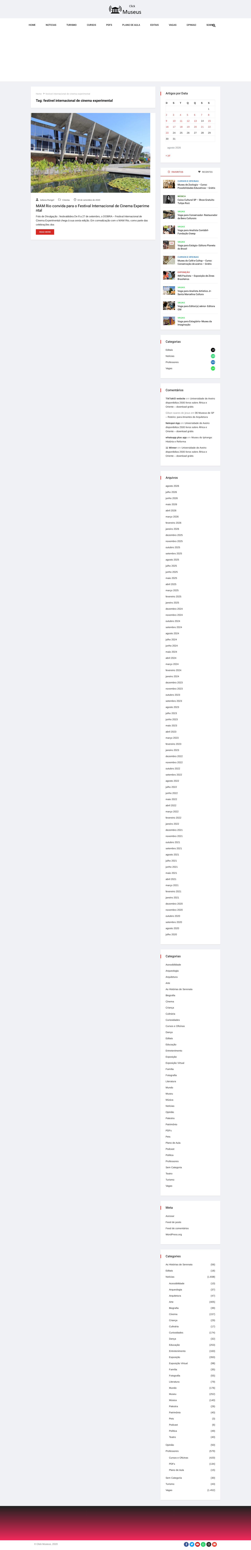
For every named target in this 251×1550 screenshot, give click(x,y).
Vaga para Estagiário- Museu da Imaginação (195, 323)
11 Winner (171, 447)
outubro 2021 (173, 842)
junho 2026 (172, 498)
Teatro (169, 1173)
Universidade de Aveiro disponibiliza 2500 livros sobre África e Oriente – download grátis (190, 402)
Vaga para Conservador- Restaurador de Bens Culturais (197, 216)
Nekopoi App (173, 423)
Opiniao (191, 25)
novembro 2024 (174, 615)
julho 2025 (171, 565)
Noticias (51, 25)
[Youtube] (197, 1544)
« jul (168, 155)
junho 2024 (172, 645)
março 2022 (172, 811)
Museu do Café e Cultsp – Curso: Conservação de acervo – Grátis (195, 262)
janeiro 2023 (172, 750)
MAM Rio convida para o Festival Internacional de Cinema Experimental (92, 208)
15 (209, 120)
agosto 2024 (172, 633)
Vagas (172, 25)
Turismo (71, 25)
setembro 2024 (174, 627)
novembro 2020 (174, 909)
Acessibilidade (173, 964)
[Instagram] (208, 1544)
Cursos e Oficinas (188, 181)
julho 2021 (171, 860)
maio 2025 (171, 578)
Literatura (171, 1081)
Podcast (170, 1149)
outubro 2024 (173, 621)
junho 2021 (172, 866)
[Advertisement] (125, 57)
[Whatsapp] (203, 1544)
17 (174, 126)
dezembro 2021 (174, 830)
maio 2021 (171, 873)
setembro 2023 (174, 701)
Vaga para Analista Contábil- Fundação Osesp (193, 232)
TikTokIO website (175, 398)
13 (195, 120)
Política (169, 1155)
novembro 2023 (174, 688)
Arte (168, 983)
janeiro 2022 (172, 823)
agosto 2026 (172, 486)
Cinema (66, 200)
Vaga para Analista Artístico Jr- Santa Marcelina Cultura (194, 292)
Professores (172, 362)
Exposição (184, 272)
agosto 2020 (172, 928)
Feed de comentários (177, 1228)
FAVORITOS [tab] (177, 172)
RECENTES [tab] (207, 172)
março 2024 (172, 664)
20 (195, 126)
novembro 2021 (174, 836)
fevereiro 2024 (173, 670)
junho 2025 (172, 572)
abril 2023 (171, 731)
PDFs (109, 25)
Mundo (169, 1087)
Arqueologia (172, 970)
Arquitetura (172, 977)
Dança (169, 1032)
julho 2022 (171, 787)
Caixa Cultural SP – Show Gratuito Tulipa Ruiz (196, 201)
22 (209, 126)
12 (188, 120)
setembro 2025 (174, 553)
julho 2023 (171, 713)
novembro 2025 (174, 541)
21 (202, 126)
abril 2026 (171, 510)
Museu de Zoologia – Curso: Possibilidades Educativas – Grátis (196, 186)
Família (170, 1069)
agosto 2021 (172, 854)
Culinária (170, 1013)
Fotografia (171, 1075)
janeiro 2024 (172, 676)
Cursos (91, 25)
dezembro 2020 (174, 903)
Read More (45, 232)
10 (174, 120)
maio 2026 (171, 504)
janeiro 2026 (172, 529)
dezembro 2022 (174, 756)
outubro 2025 (173, 547)
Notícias (170, 356)
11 (181, 120)
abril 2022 (171, 805)
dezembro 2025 (174, 535)
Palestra (170, 1118)
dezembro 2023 (174, 682)
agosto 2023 (172, 707)
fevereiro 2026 (173, 522)
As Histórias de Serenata (179, 989)
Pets (168, 1136)
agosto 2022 (172, 780)
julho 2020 (171, 934)
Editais (154, 25)
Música (182, 196)
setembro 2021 (174, 848)
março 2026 (172, 516)
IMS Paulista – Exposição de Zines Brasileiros (196, 277)
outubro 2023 (173, 694)
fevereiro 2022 (173, 817)
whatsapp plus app (176, 437)
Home (32, 25)
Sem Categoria (174, 1167)
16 (167, 126)
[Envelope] (214, 1544)
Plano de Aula (131, 25)
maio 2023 (171, 725)
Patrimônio (171, 1124)
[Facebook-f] (186, 1544)
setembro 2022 (174, 774)
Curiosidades (173, 1020)
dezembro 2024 (174, 608)
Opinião (170, 1112)
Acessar (170, 1216)
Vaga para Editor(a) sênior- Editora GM (196, 307)
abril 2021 (171, 879)
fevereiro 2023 (173, 744)
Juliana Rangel (46, 200)
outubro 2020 (173, 916)
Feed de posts (173, 1222)
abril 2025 (171, 584)
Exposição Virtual (175, 1063)
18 (181, 126)
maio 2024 (171, 651)
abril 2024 (171, 658)
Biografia (170, 995)
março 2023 (172, 737)
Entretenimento (174, 1050)
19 (188, 126)
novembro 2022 (174, 762)
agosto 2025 (172, 559)
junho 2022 (172, 793)
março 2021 (172, 885)
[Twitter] (192, 1544)
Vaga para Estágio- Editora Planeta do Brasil (196, 247)
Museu (169, 1093)
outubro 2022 (173, 768)
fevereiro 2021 (173, 891)
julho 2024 (171, 639)
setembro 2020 (174, 922)
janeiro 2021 (172, 897)
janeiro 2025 (172, 602)
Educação (171, 1044)
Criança (170, 1007)
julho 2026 (171, 492)
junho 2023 (172, 719)
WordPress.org (174, 1234)
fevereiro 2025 (173, 596)
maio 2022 (171, 799)
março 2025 (172, 590)
